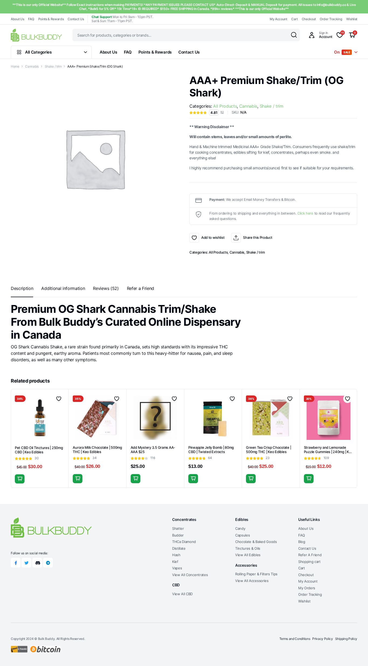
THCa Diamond (184, 541)
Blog (301, 541)
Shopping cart (309, 561)
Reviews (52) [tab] (106, 288)
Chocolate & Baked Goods (256, 541)
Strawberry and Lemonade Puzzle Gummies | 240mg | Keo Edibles (328, 452)
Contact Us (76, 19)
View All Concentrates (190, 575)
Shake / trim (53, 66)
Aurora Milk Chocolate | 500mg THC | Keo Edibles (97, 449)
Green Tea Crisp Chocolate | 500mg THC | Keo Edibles (268, 449)
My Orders (306, 588)
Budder (178, 535)
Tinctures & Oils (247, 548)
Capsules (242, 535)
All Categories (38, 52)
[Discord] (37, 562)
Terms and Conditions (294, 639)
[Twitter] (26, 562)
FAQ (31, 19)
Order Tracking (331, 19)
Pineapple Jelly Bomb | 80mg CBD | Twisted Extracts (211, 449)
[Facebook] (15, 562)
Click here (305, 213)
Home (15, 66)
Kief (175, 561)
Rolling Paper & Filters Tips (256, 574)
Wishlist (351, 19)
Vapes (177, 568)
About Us (17, 19)
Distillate (179, 548)
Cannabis (32, 66)
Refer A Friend (310, 555)
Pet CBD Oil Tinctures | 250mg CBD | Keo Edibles (39, 450)
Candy (240, 528)
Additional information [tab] (63, 288)
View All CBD (182, 594)
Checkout (309, 19)
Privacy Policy (322, 639)
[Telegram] (48, 562)
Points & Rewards (51, 19)
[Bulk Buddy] (36, 35)
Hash (176, 555)
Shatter (178, 528)
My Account (278, 19)
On (342, 52)
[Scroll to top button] (356, 654)
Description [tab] (22, 288)
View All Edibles (248, 555)
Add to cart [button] (20, 478)
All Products (225, 106)
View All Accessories (252, 581)
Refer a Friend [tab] (140, 288)
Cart (294, 19)
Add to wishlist (194, 238)
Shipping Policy (346, 639)
